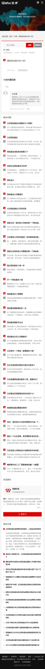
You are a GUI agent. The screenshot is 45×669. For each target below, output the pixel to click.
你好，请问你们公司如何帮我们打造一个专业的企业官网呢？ (24, 422)
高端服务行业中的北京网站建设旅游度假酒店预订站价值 (23, 634)
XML (33, 659)
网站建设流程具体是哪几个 (17, 152)
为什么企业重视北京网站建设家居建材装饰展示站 (22, 645)
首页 (10, 36)
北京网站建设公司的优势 (16, 209)
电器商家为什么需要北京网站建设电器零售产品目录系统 (23, 578)
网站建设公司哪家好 (15, 194)
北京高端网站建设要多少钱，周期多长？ (23, 379)
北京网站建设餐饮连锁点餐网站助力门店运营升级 (22, 640)
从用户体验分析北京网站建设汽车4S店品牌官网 (22, 622)
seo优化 (17, 52)
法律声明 (14, 656)
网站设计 (10, 180)
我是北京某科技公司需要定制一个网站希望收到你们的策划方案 (24, 251)
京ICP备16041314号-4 (24, 659)
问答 (15, 36)
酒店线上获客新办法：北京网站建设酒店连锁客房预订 (23, 555)
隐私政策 (22, 656)
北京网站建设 (7, 52)
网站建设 (24, 52)
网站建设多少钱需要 (15, 294)
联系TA (24, 514)
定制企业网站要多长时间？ (17, 166)
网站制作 (32, 52)
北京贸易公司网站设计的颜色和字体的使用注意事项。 (24, 450)
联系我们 (5, 656)
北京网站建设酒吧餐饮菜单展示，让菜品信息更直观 (23, 529)
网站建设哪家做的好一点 (16, 308)
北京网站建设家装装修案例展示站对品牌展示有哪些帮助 (23, 601)
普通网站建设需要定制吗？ (17, 408)
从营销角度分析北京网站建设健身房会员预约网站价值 (23, 608)
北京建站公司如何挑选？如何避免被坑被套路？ (24, 237)
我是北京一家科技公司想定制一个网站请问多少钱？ (24, 223)
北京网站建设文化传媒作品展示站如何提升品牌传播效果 (23, 616)
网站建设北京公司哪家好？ (17, 337)
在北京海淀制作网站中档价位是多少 (21, 365)
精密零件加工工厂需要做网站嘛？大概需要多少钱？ (24, 465)
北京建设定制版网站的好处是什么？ (21, 394)
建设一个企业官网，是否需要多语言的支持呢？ (24, 436)
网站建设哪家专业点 (15, 322)
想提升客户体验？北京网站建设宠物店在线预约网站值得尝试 (23, 586)
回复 (7, 87)
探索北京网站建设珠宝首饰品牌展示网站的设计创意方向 (23, 593)
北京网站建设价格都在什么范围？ (20, 123)
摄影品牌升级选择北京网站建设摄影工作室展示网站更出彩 (23, 563)
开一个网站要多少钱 (15, 280)
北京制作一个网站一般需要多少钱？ (21, 351)
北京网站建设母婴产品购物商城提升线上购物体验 (22, 627)
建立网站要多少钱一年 (16, 266)
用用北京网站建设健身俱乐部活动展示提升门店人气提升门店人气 (23, 570)
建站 (29, 656)
